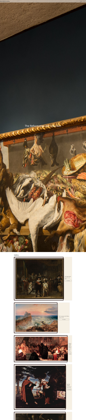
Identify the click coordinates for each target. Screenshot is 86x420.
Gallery (81, 1)
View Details (68, 280)
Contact (84, 1)
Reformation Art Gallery (5, 1)
